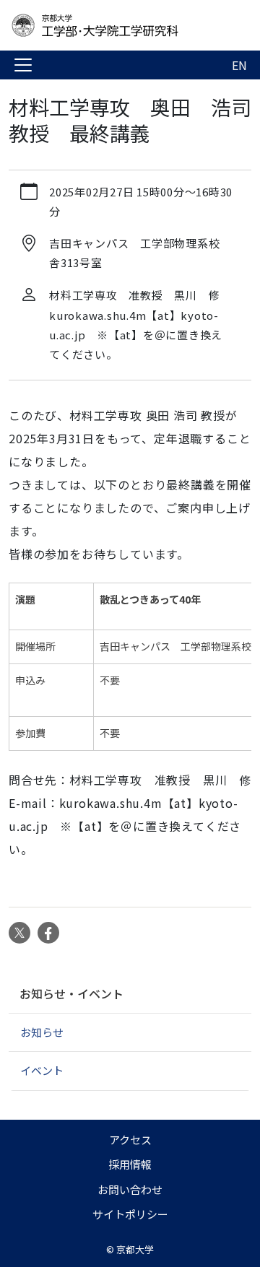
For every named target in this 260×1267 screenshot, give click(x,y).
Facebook (48, 933)
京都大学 (135, 1249)
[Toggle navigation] (23, 65)
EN (239, 65)
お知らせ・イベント (72, 993)
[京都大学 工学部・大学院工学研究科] (124, 25)
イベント (42, 1070)
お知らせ (42, 1032)
